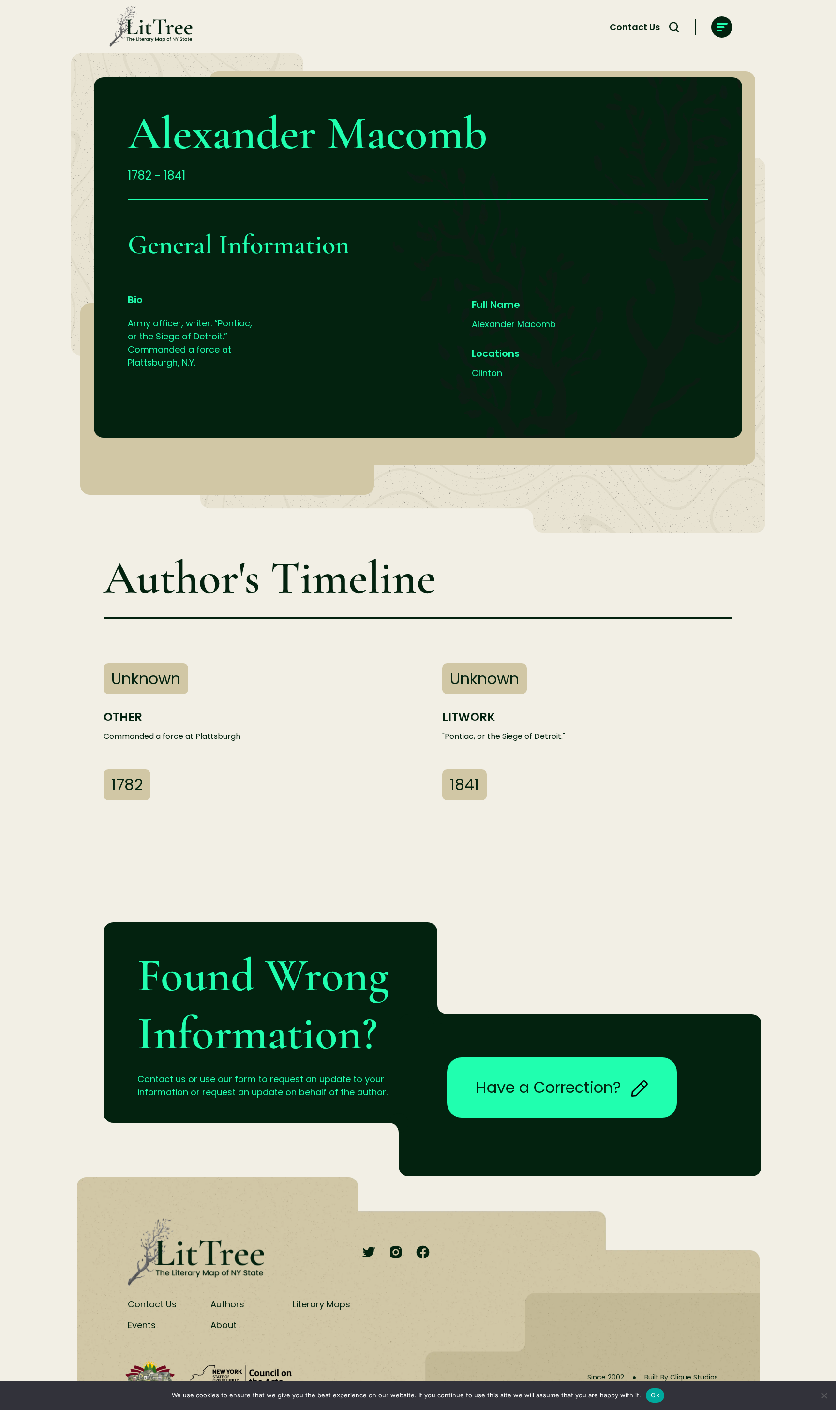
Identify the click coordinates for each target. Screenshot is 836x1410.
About (223, 1325)
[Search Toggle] (674, 27)
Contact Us (635, 27)
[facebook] (423, 1252)
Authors (227, 1304)
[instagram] (395, 1252)
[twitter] (368, 1252)
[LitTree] (148, 27)
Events (142, 1325)
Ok (655, 1395)
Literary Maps (321, 1304)
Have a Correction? (548, 1087)
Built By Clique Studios (681, 1377)
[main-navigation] (721, 27)
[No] (824, 1395)
